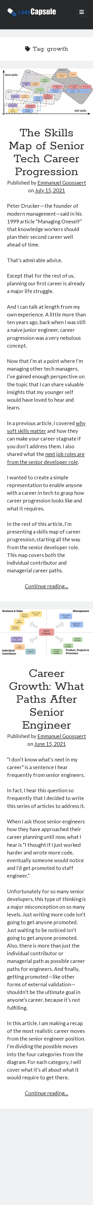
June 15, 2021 (50, 744)
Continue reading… (46, 586)
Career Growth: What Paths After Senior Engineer (46, 632)
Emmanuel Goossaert (61, 182)
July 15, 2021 (50, 190)
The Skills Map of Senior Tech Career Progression (46, 91)
